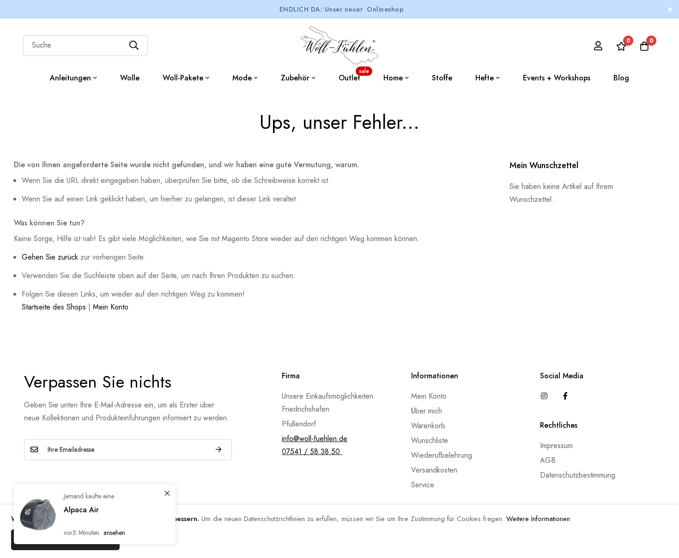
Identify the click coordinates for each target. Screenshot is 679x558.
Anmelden (218, 450)
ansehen (114, 532)
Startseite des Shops (54, 307)
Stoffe (442, 78)
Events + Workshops (556, 78)
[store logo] (339, 45)
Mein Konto (110, 307)
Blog (621, 78)
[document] (339, 531)
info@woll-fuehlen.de (314, 438)
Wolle (129, 78)
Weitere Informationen (538, 519)
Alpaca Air (81, 509)
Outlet (354, 75)
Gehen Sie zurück (50, 257)
